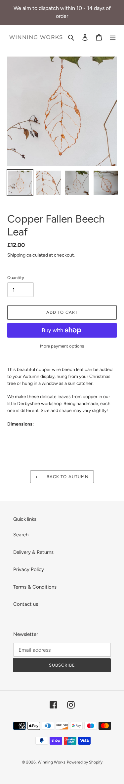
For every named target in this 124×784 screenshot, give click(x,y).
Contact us (25, 604)
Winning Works (51, 762)
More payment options (62, 346)
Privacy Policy (28, 569)
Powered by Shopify (85, 762)
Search (20, 535)
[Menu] (113, 37)
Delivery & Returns (33, 552)
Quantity (15, 277)
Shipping (16, 255)
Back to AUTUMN (67, 476)
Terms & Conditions (35, 587)
